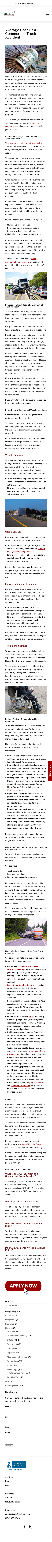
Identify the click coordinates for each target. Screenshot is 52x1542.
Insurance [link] (9, 1324)
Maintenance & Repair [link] (17, 1357)
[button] (48, 15)
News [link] (7, 1328)
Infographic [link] (10, 1320)
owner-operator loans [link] (20, 1085)
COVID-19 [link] (11, 1340)
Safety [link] (10, 1365)
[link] (9, 13)
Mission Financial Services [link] (32, 1144)
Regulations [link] (12, 1361)
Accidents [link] (9, 1315)
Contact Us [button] (50, 771)
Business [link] (11, 1331)
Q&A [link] (7, 1381)
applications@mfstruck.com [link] (17, 1514)
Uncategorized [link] (11, 1386)
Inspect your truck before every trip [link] (23, 985)
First (7, 1417)
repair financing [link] (37, 1082)
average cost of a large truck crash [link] (24, 143)
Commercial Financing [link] (17, 1335)
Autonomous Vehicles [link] (18, 1373)
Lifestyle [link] (11, 1348)
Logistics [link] (11, 1352)
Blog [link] (7, 1481)
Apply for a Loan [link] (12, 1497)
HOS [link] (31, 1016)
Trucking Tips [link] (13, 1377)
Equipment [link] (12, 1344)
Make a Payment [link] (12, 1502)
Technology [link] (12, 1370)
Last (7, 1427)
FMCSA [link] (11, 790)
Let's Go (9, 1446)
